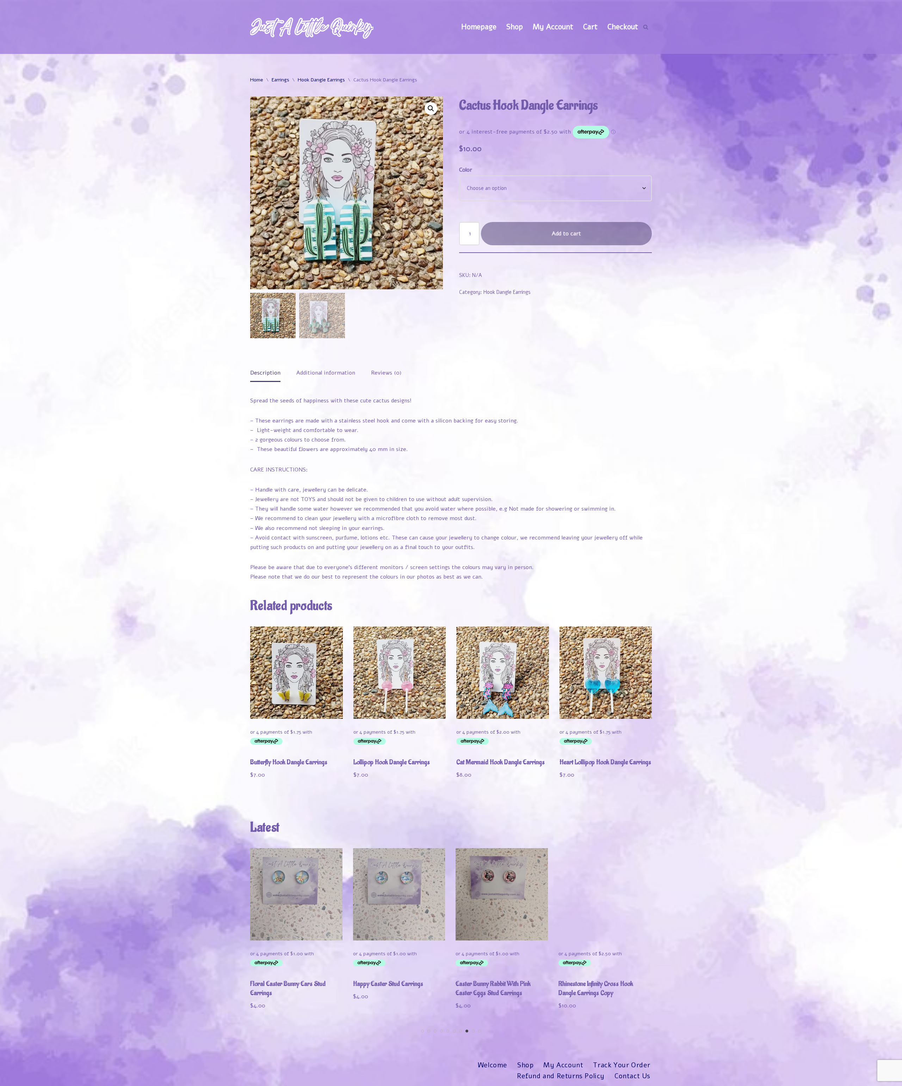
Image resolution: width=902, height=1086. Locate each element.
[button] (431, 108)
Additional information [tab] (325, 373)
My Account (553, 27)
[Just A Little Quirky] (311, 27)
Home (256, 79)
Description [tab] (265, 373)
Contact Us (632, 1076)
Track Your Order (621, 1065)
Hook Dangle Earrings (321, 79)
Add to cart (566, 233)
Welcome (492, 1065)
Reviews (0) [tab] (386, 373)
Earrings (280, 79)
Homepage (478, 27)
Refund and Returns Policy (561, 1076)
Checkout (622, 27)
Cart (590, 27)
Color (465, 170)
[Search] (645, 27)
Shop (514, 27)
